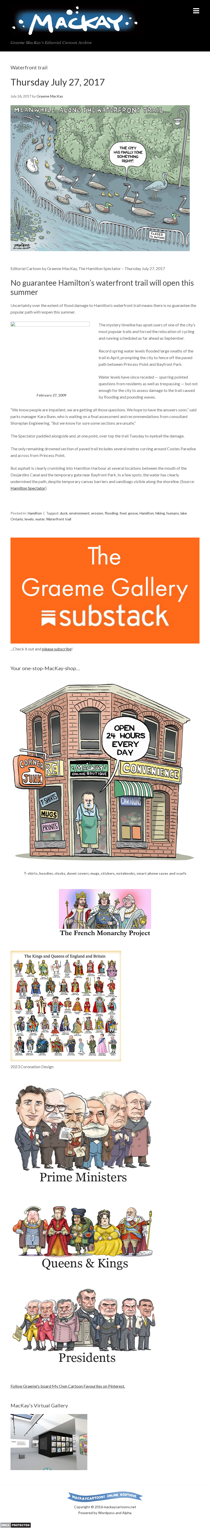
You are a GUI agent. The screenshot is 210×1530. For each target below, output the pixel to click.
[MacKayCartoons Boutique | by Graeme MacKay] (105, 867)
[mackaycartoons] (75, 31)
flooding (111, 513)
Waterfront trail (58, 519)
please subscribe (56, 648)
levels (29, 519)
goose (133, 513)
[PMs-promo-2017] (84, 1185)
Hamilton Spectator (27, 488)
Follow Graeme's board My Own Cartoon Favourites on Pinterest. (67, 1386)
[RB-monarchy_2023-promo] (65, 1006)
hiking (160, 513)
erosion (97, 513)
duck (64, 513)
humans (172, 513)
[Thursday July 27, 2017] (100, 255)
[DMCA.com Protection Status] (15, 1526)
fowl (123, 513)
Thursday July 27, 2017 (57, 82)
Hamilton (35, 513)
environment (79, 513)
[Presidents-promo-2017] (84, 1366)
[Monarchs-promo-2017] (84, 1270)
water (40, 519)
